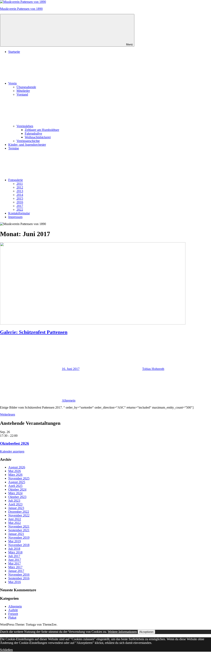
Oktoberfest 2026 (14, 443)
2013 (19, 191)
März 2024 (15, 493)
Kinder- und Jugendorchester (27, 144)
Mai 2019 (14, 541)
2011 (19, 183)
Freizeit (13, 614)
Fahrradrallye (33, 133)
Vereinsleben (24, 126)
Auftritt (13, 610)
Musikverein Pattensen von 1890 (21, 8)
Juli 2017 (14, 556)
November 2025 (18, 478)
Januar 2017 (16, 571)
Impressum (15, 217)
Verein (12, 83)
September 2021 (18, 530)
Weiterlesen (7, 414)
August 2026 (16, 467)
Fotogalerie (15, 180)
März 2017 (15, 567)
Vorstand (22, 94)
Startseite (14, 51)
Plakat (12, 617)
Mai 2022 (14, 522)
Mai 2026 (14, 471)
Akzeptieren (146, 631)
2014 (19, 194)
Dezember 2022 (18, 511)
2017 (19, 206)
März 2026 (15, 474)
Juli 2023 (14, 500)
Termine (13, 148)
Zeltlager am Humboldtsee (42, 130)
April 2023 (15, 504)
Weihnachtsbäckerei (38, 137)
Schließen (6, 650)
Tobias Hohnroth (153, 369)
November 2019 (18, 537)
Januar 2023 (16, 508)
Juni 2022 (14, 519)
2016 (19, 202)
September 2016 (18, 578)
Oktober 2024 (17, 489)
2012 (19, 187)
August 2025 (16, 482)
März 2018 (15, 552)
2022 (19, 209)
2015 (19, 198)
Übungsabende (26, 87)
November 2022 (18, 515)
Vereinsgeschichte (28, 141)
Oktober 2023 (17, 497)
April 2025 (15, 485)
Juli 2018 (14, 548)
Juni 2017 (14, 559)
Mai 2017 (14, 563)
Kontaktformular (19, 213)
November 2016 (18, 574)
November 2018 (18, 545)
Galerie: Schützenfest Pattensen (33, 332)
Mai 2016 (14, 582)
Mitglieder (23, 90)
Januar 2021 (16, 534)
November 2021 (18, 526)
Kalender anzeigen (12, 451)
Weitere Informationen (122, 631)
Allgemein (68, 400)
